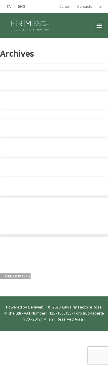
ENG (21, 6)
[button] (99, 25)
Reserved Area (69, 319)
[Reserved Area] (83, 319)
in (100, 6)
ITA (8, 6)
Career (64, 6)
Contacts (84, 6)
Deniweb (35, 307)
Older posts (15, 276)
